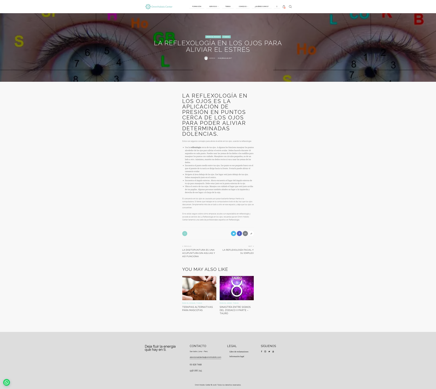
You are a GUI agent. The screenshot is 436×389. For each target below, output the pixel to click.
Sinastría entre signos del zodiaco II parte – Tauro (235, 310)
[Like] (185, 233)
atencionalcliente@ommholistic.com (205, 357)
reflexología (196, 147)
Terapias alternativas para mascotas (197, 309)
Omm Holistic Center (202, 385)
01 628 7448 (196, 364)
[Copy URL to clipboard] (251, 233)
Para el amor (226, 303)
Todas (226, 37)
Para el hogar (213, 37)
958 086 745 (196, 370)
